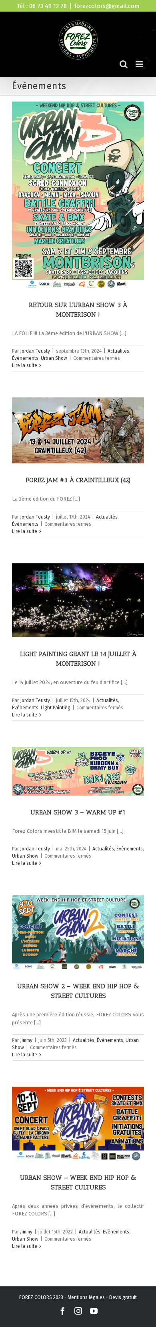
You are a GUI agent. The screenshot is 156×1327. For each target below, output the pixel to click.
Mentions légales (86, 1297)
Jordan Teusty (35, 351)
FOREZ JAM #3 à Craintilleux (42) (78, 480)
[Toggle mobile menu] (140, 64)
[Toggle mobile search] (124, 64)
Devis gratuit (123, 1297)
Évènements (25, 358)
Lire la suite (24, 365)
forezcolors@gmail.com (107, 6)
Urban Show (54, 358)
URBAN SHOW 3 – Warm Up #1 (78, 812)
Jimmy (26, 1040)
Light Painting (55, 707)
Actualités (118, 351)
